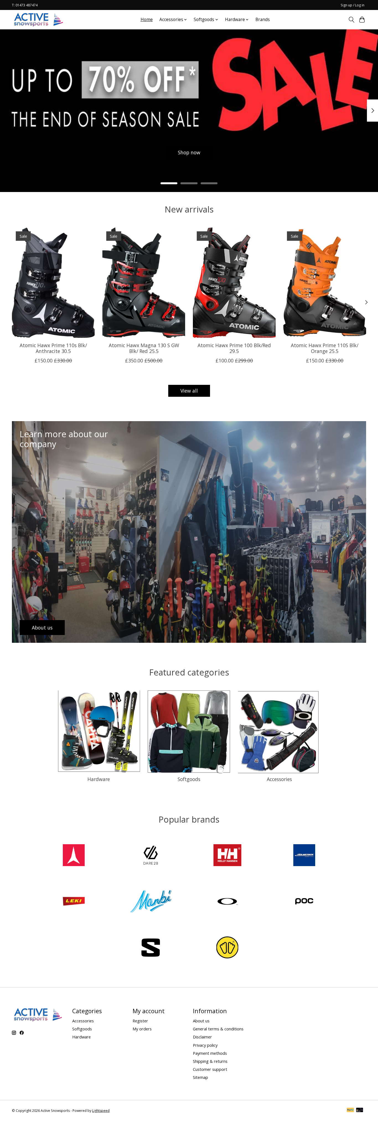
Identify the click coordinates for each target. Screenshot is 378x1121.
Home (147, 19)
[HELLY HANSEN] (227, 855)
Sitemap (200, 1077)
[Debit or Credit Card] (359, 1110)
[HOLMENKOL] (304, 855)
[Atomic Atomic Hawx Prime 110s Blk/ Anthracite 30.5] (53, 282)
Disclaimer (202, 1037)
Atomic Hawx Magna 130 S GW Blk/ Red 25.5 (144, 348)
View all (189, 390)
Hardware (98, 779)
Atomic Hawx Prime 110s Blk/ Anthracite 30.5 (53, 348)
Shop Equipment (114, 152)
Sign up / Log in (352, 5)
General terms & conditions (218, 1029)
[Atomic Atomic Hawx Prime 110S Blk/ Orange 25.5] (324, 282)
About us (201, 1020)
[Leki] (73, 902)
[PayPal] (350, 1110)
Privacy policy (205, 1045)
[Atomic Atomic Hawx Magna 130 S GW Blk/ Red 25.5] (143, 282)
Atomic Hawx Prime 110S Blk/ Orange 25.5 (324, 348)
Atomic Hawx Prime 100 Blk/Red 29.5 (234, 348)
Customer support (210, 1069)
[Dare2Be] (150, 855)
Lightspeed (101, 1110)
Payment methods (210, 1053)
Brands (262, 19)
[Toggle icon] (351, 20)
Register (140, 1020)
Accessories (279, 779)
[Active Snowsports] (39, 19)
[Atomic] (73, 855)
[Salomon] (150, 948)
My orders (142, 1029)
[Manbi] (150, 902)
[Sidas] (227, 948)
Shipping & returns (210, 1061)
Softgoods (189, 779)
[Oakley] (227, 902)
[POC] (304, 902)
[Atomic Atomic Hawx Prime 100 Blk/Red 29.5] (234, 282)
